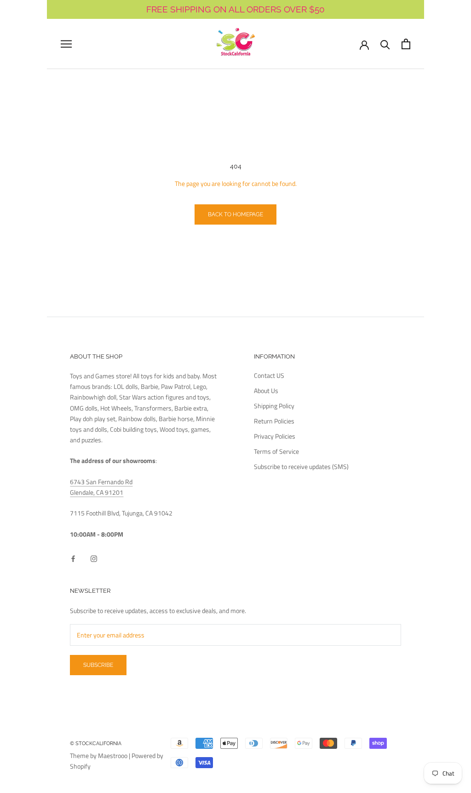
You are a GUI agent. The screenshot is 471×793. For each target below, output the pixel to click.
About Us (266, 390)
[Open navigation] (66, 44)
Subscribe (98, 665)
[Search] (385, 44)
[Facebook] (73, 557)
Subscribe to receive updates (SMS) (301, 466)
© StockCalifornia (95, 744)
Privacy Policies (274, 436)
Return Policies (274, 421)
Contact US (269, 375)
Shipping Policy (274, 406)
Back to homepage (235, 214)
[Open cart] (406, 44)
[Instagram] (94, 557)
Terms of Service (276, 451)
